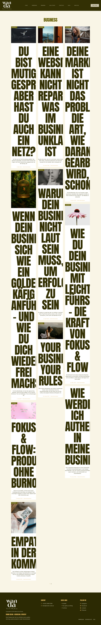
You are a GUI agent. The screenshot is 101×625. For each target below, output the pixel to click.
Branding (43, 5)
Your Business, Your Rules (58, 364)
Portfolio (61, 5)
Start (26, 5)
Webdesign (34, 5)
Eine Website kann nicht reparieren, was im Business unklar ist (62, 101)
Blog (69, 5)
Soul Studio (52, 5)
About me (76, 5)
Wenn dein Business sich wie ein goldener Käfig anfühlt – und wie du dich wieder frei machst (30, 300)
